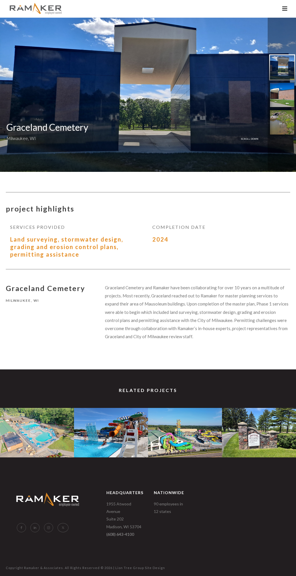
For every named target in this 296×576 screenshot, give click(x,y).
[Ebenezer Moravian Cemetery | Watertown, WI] (259, 430)
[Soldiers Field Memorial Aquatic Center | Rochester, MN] (111, 430)
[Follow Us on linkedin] (35, 527)
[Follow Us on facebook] (21, 527)
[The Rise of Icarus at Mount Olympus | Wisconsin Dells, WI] (185, 430)
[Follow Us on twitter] (63, 527)
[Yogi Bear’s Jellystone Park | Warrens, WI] (37, 430)
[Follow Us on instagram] (48, 527)
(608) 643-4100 (120, 534)
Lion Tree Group (129, 568)
